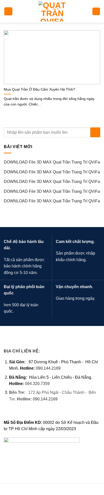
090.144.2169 (48, 368)
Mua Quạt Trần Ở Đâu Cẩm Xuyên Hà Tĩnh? (39, 89)
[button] (8, 11)
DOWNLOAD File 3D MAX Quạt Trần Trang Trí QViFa (52, 162)
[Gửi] (95, 132)
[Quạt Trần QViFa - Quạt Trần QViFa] (52, 11)
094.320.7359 (37, 383)
